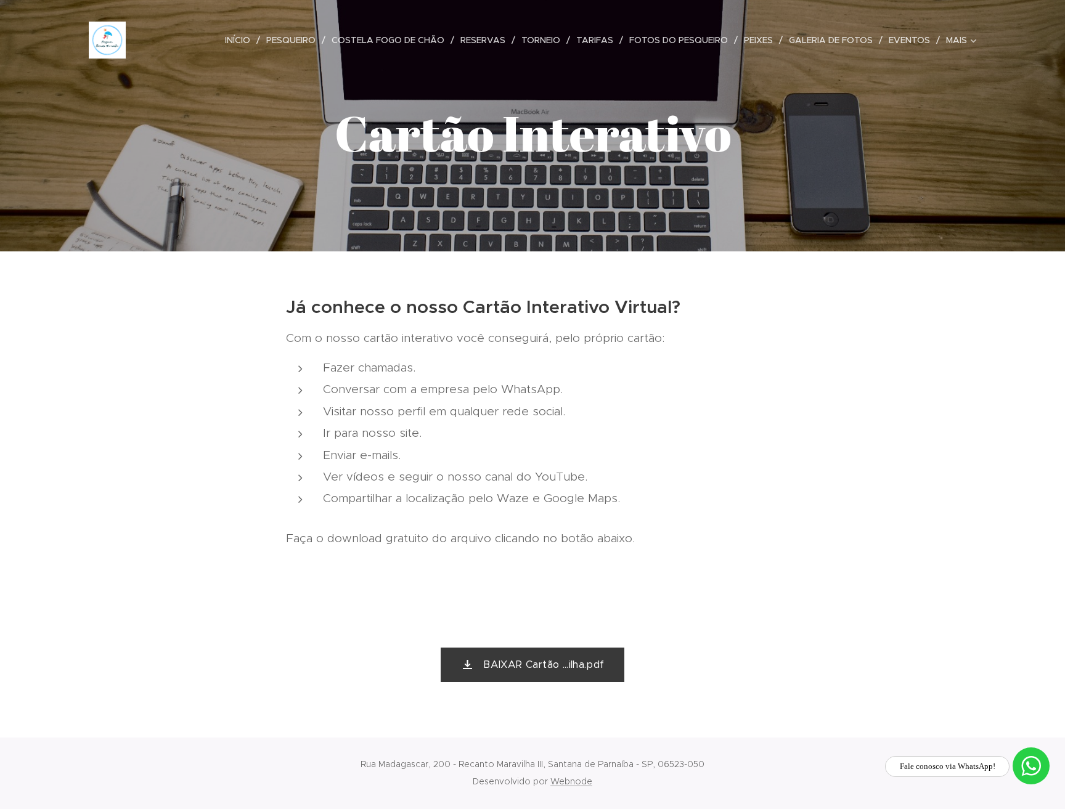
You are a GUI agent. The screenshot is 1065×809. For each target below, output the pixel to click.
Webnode (571, 781)
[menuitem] (241, 40)
